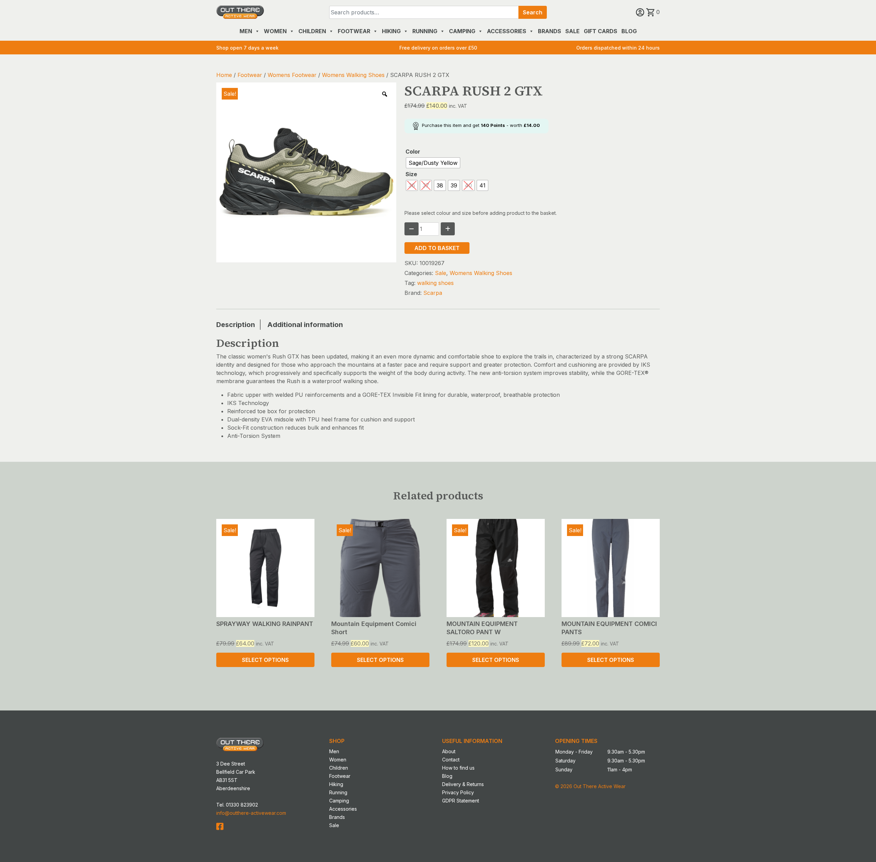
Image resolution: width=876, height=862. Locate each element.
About (448, 751)
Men (246, 31)
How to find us (458, 768)
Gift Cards (600, 31)
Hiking (391, 31)
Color (412, 151)
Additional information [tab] (305, 325)
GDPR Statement (460, 801)
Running (424, 31)
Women (275, 31)
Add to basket (437, 248)
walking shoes (435, 282)
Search (532, 12)
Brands (549, 31)
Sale (572, 31)
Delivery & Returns (463, 784)
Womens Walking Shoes (353, 74)
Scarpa (432, 292)
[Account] (641, 12)
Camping (462, 31)
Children (312, 31)
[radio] (433, 163)
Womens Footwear (292, 74)
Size (411, 174)
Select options (265, 659)
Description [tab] (235, 325)
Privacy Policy (458, 792)
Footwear (354, 31)
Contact (451, 759)
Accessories (506, 31)
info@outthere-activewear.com (251, 813)
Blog (629, 31)
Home (224, 74)
